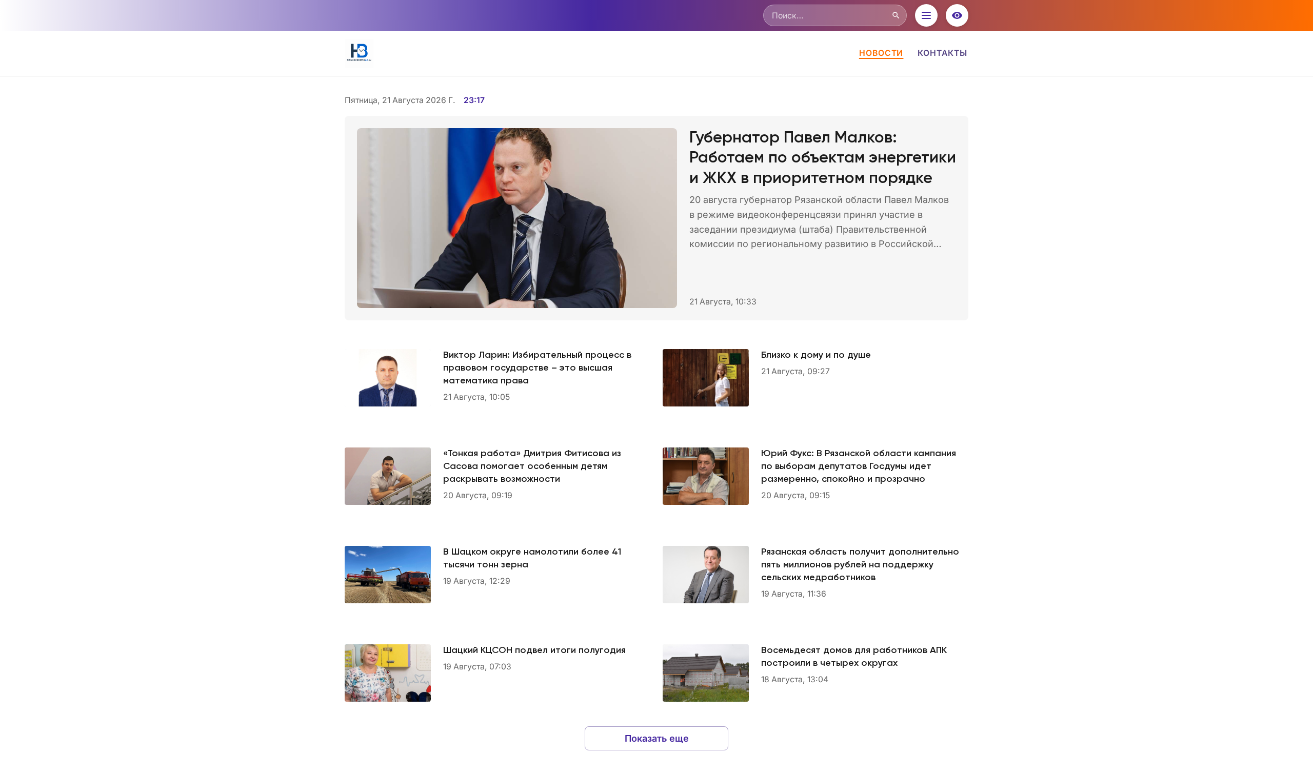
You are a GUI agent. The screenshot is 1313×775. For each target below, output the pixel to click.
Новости (881, 53)
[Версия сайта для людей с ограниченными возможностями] (957, 15)
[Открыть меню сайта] (926, 15)
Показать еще (657, 738)
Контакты (942, 53)
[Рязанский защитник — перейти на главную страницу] (359, 53)
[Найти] (896, 15)
